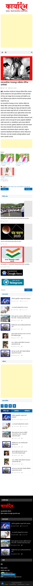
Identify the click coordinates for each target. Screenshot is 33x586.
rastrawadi (20, 186)
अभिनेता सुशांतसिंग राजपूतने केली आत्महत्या (20, 298)
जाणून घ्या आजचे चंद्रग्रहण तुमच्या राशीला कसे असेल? (11, 241)
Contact (27, 584)
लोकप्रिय (16, 411)
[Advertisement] (16, 31)
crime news (10, 186)
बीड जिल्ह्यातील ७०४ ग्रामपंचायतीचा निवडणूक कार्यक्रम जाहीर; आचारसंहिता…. (15, 264)
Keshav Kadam (13, 88)
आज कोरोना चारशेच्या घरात (29, 189)
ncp (15, 186)
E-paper (6, 584)
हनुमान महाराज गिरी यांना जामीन (7, 162)
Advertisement (21, 584)
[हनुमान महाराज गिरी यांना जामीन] (7, 158)
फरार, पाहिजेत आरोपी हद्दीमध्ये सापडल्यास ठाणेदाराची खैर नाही (20, 343)
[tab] (6, 410)
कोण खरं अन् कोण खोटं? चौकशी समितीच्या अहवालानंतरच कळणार (20, 352)
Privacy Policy (13, 584)
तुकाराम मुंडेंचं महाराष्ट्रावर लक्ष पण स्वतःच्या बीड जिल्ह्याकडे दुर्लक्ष (21, 334)
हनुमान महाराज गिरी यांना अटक (22, 162)
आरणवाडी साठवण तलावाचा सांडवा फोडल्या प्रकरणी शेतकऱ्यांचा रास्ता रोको (15, 218)
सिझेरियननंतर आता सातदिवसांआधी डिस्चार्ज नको (21, 325)
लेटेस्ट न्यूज (6, 411)
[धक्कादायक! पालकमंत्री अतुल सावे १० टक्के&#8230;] (7, 171)
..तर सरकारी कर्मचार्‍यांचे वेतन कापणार (19, 307)
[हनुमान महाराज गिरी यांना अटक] (22, 158)
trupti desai (26, 186)
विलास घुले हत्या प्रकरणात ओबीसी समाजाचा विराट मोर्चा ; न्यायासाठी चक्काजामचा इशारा (21, 317)
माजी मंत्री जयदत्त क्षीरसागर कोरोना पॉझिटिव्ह (6, 189)
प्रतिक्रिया (27, 411)
